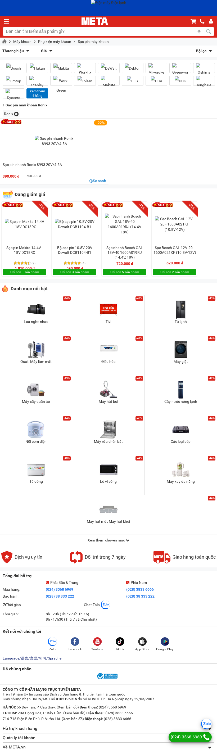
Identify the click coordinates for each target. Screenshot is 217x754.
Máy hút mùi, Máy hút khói (108, 521)
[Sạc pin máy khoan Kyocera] (13, 95)
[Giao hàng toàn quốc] (184, 562)
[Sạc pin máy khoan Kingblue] (204, 83)
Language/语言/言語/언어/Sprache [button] (32, 658)
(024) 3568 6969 (59, 589)
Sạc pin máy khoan (93, 41)
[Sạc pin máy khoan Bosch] (13, 68)
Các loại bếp (181, 441)
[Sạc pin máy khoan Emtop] (13, 81)
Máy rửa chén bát (108, 441)
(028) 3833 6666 (140, 589)
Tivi (108, 321)
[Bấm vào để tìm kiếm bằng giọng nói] (199, 31)
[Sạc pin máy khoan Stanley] (37, 83)
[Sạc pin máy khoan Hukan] (37, 68)
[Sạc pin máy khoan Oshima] (204, 70)
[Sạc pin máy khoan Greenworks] (180, 70)
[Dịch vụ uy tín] (21, 562)
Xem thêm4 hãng (37, 93)
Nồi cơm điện (36, 441)
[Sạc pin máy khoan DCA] (156, 81)
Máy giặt (181, 361)
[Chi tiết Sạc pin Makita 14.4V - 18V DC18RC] (24, 224)
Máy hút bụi (108, 401)
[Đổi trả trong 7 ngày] (98, 562)
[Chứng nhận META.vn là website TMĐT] (106, 679)
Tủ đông (36, 481)
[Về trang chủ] (94, 21)
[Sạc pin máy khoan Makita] (61, 68)
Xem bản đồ (68, 707)
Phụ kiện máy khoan (54, 41)
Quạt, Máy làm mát (36, 361)
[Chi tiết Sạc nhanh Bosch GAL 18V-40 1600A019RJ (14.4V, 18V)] (124, 224)
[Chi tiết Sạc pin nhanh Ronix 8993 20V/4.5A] (54, 141)
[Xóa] (16, 114)
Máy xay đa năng (181, 481)
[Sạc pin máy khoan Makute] (108, 83)
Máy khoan (22, 41)
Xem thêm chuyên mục (107, 540)
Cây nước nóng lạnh (180, 401)
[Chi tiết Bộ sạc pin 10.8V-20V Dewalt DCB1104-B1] (74, 224)
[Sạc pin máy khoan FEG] (132, 81)
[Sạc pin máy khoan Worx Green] (61, 85)
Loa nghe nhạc (36, 321)
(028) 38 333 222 (60, 596)
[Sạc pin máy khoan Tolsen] (85, 81)
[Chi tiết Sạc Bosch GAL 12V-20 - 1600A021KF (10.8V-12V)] (175, 224)
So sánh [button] (99, 181)
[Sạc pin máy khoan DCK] (180, 81)
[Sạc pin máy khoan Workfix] (85, 70)
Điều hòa (108, 361)
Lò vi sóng (108, 481)
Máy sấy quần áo (36, 401)
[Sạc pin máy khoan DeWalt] (108, 68)
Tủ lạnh (181, 321)
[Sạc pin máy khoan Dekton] (132, 68)
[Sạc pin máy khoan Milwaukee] (156, 70)
